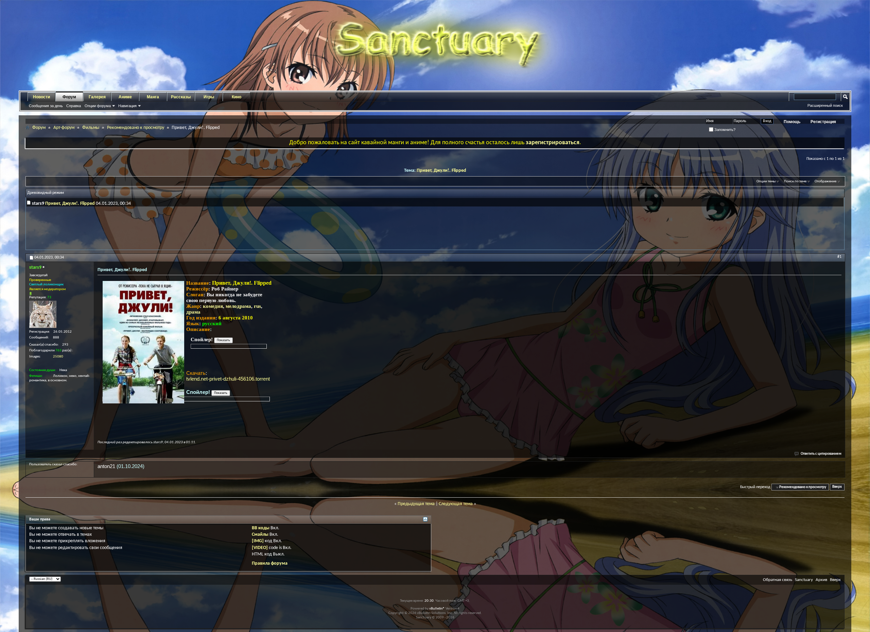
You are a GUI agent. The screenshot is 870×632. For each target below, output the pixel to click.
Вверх (837, 487)
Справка (73, 106)
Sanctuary (804, 580)
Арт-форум (63, 127)
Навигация (127, 106)
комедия (213, 306)
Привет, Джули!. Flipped (441, 170)
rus (257, 306)
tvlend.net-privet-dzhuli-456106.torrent (228, 379)
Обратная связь (777, 580)
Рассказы (181, 97)
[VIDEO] (260, 547)
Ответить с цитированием (821, 454)
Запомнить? (724, 130)
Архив (821, 580)
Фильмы (90, 127)
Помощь (792, 121)
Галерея (97, 97)
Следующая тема (456, 503)
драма (193, 312)
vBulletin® (437, 609)
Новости (41, 97)
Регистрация (823, 121)
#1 (839, 257)
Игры (209, 97)
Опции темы (766, 181)
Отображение (825, 181)
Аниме (125, 97)
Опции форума (98, 106)
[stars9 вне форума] (42, 314)
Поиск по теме (795, 181)
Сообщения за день (46, 106)
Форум (69, 97)
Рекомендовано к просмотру (135, 127)
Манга (153, 97)
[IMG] (258, 541)
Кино (236, 97)
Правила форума (270, 563)
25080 (58, 357)
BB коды (260, 528)
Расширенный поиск (825, 105)
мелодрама (238, 306)
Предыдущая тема (416, 503)
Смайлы (260, 534)
